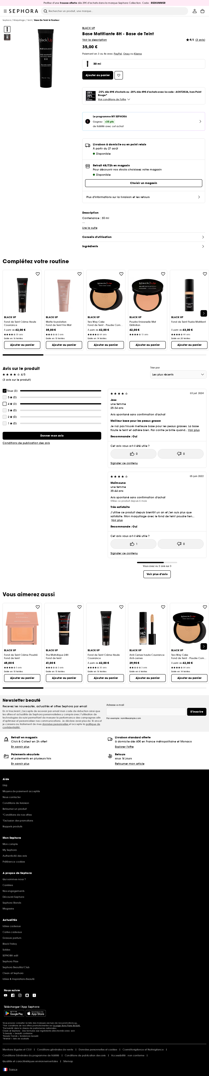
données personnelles (55, 724)
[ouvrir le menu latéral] (5, 11)
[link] (52, 436)
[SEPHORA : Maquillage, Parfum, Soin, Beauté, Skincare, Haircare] (23, 11)
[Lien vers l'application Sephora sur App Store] (36, 1013)
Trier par (155, 367)
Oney (126, 53)
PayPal (118, 53)
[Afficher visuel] (7, 29)
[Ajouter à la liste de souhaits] (37, 274)
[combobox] (178, 374)
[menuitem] (195, 11)
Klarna (138, 53)
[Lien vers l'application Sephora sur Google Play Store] (14, 1013)
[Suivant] (204, 313)
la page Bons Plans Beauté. (66, 1025)
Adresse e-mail (115, 704)
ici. (75, 1023)
